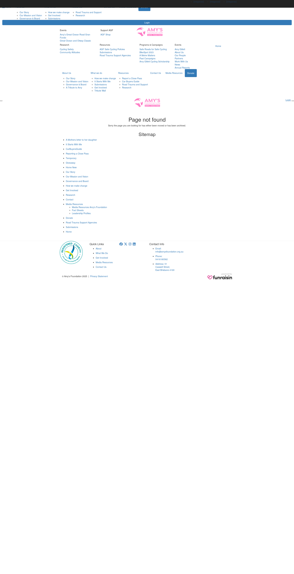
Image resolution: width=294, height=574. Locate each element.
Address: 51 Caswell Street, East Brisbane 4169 (164, 266)
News (177, 64)
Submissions (54, 18)
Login (147, 22)
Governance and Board (77, 181)
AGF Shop (105, 34)
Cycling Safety (67, 49)
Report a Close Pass (132, 78)
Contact (69, 199)
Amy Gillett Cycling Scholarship (154, 61)
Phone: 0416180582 (161, 258)
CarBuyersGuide (74, 148)
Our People (180, 55)
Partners (179, 58)
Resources (123, 72)
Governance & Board (30, 18)
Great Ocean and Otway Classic (75, 40)
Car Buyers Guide (130, 81)
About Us (179, 52)
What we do (96, 72)
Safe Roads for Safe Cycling (153, 49)
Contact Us (155, 72)
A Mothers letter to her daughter (81, 139)
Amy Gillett (180, 49)
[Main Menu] (1, 100)
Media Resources (174, 72)
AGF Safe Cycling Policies (112, 49)
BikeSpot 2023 (146, 52)
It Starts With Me (102, 81)
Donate (190, 73)
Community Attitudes (70, 52)
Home (218, 45)
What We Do (102, 253)
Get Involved (54, 15)
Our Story (24, 12)
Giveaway (70, 162)
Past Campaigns (147, 58)
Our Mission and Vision (31, 15)
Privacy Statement (99, 276)
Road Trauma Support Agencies (115, 55)
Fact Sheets (78, 210)
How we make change (59, 12)
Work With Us (181, 61)
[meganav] (199, 1)
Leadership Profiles (81, 213)
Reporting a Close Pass (77, 153)
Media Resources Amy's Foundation (89, 207)
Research (80, 15)
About (98, 248)
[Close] (293, 100)
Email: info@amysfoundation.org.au (169, 250)
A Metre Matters (147, 55)
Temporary (71, 158)
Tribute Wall (100, 90)
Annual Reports (182, 67)
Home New (71, 167)
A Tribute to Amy (74, 87)
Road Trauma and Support (89, 12)
